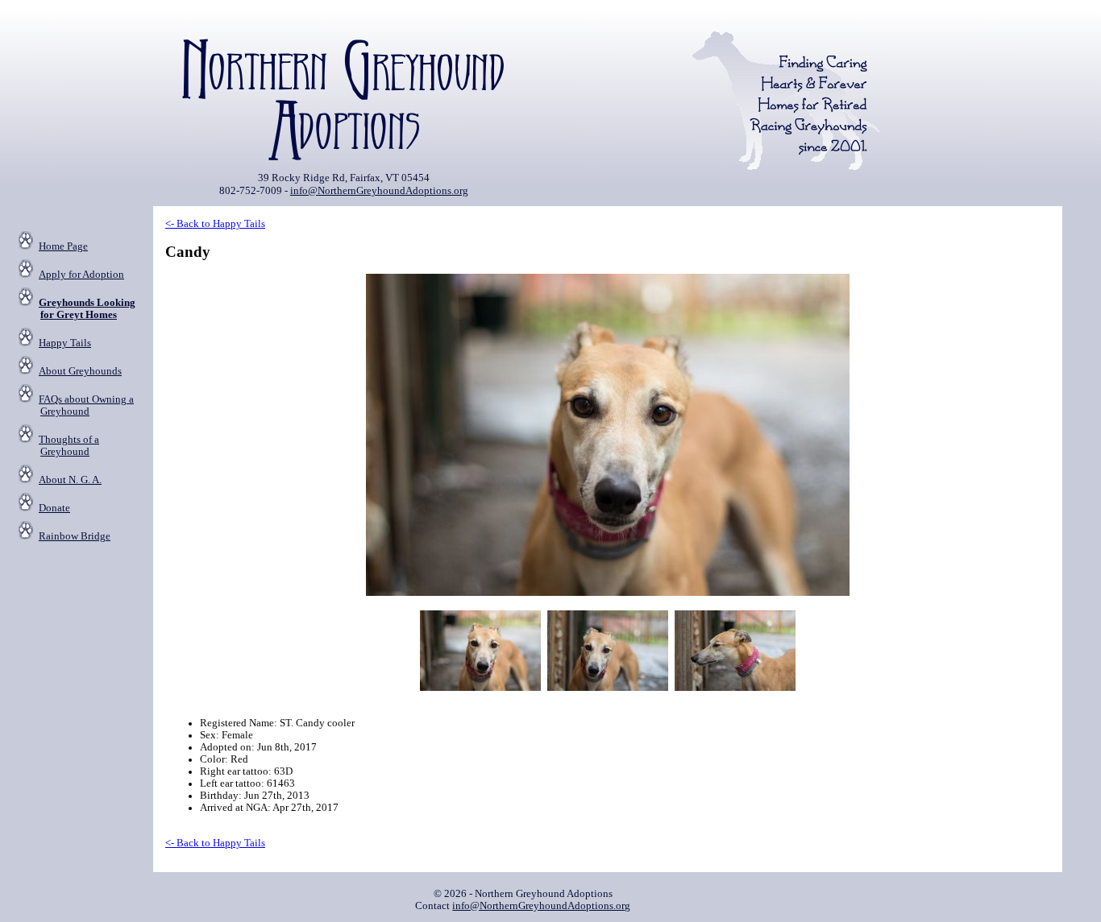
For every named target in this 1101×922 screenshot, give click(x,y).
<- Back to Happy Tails (215, 223)
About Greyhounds (80, 371)
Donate (54, 508)
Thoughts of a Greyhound (69, 445)
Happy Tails (65, 343)
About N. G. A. (70, 480)
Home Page (63, 246)
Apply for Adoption (81, 274)
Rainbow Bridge (74, 536)
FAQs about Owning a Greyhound (86, 405)
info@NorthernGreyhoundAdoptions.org (379, 190)
